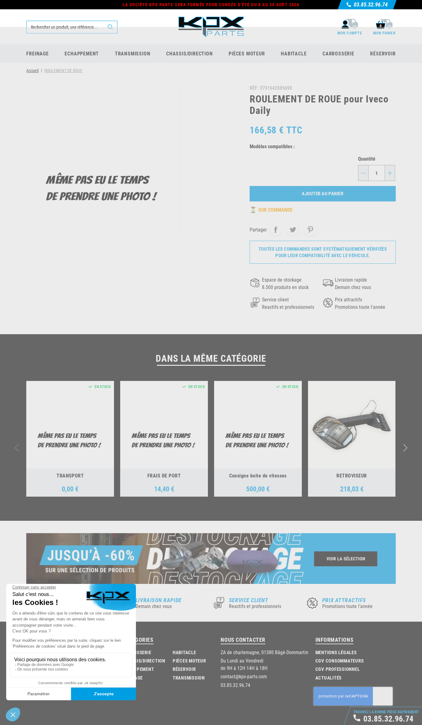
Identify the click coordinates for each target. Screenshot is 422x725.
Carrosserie (136, 652)
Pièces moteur (189, 661)
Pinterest (310, 229)
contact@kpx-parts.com (244, 676)
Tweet (293, 229)
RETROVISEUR (351, 475)
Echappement (138, 669)
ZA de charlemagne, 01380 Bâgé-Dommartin (264, 652)
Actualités (328, 678)
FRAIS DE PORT (164, 475)
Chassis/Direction (143, 661)
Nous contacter (243, 639)
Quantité (366, 158)
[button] (405, 448)
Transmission (189, 678)
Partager (275, 229)
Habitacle (184, 652)
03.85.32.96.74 (235, 685)
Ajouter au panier (322, 193)
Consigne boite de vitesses (258, 475)
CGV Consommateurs (339, 661)
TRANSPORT (70, 475)
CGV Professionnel (337, 669)
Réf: (254, 87)
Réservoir (184, 669)
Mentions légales (336, 652)
